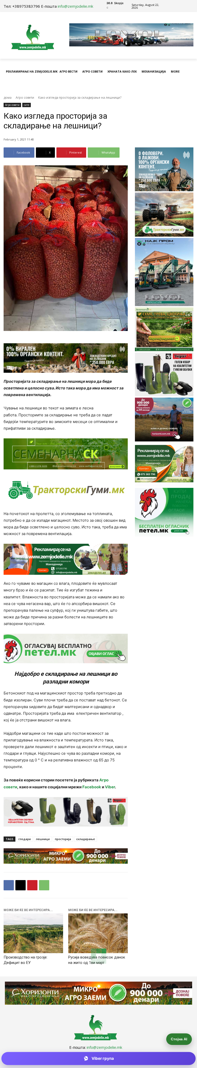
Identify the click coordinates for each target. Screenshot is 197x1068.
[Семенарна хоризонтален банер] (66, 453)
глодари (24, 839)
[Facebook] (172, 6)
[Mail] (178, 6)
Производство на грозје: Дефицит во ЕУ (25, 960)
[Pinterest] (32, 885)
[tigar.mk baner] (66, 812)
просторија (63, 839)
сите (26, 105)
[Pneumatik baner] (66, 490)
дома (8, 97)
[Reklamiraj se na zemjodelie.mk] (66, 559)
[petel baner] (66, 648)
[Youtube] (184, 6)
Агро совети (25, 97)
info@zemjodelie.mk (75, 6)
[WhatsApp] (44, 885)
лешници (43, 839)
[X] (20, 885)
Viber (110, 786)
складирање (85, 839)
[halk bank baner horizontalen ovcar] (66, 358)
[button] (188, 84)
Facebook (91, 786)
